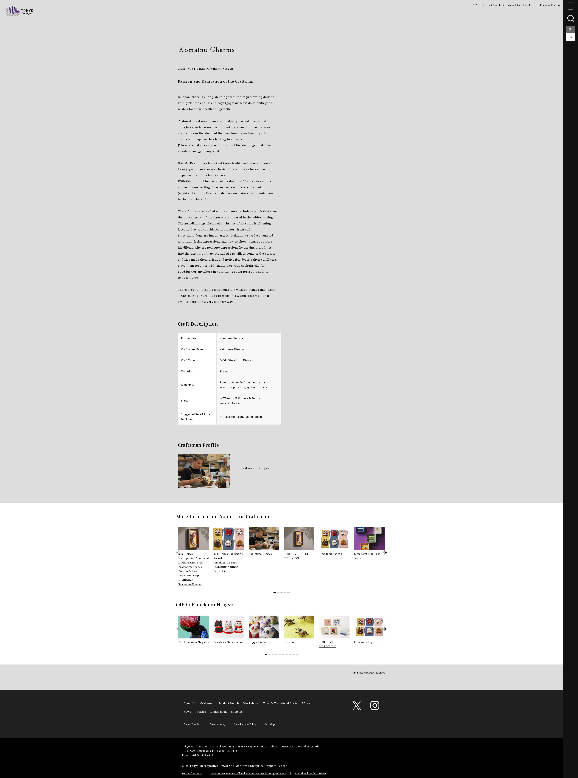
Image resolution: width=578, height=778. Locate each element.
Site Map (270, 724)
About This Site (192, 724)
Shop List (237, 711)
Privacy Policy (217, 724)
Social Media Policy (245, 724)
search (570, 18)
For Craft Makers (192, 773)
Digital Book (218, 711)
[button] (384, 552)
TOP (474, 5)
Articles (201, 711)
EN (570, 37)
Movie (306, 703)
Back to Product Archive (371, 672)
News (187, 711)
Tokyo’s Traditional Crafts (280, 703)
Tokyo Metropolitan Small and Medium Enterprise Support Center (248, 773)
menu (570, 6)
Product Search (492, 5)
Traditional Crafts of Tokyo (310, 773)
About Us (190, 703)
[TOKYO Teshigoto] (19, 11)
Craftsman (207, 703)
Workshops (251, 703)
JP (570, 29)
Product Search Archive (520, 5)
